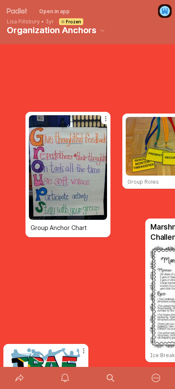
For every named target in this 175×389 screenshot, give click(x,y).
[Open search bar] (110, 378)
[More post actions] (78, 354)
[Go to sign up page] (165, 11)
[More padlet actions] (155, 377)
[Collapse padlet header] (102, 30)
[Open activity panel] (64, 377)
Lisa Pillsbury (23, 22)
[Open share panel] (19, 377)
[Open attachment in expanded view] (68, 167)
